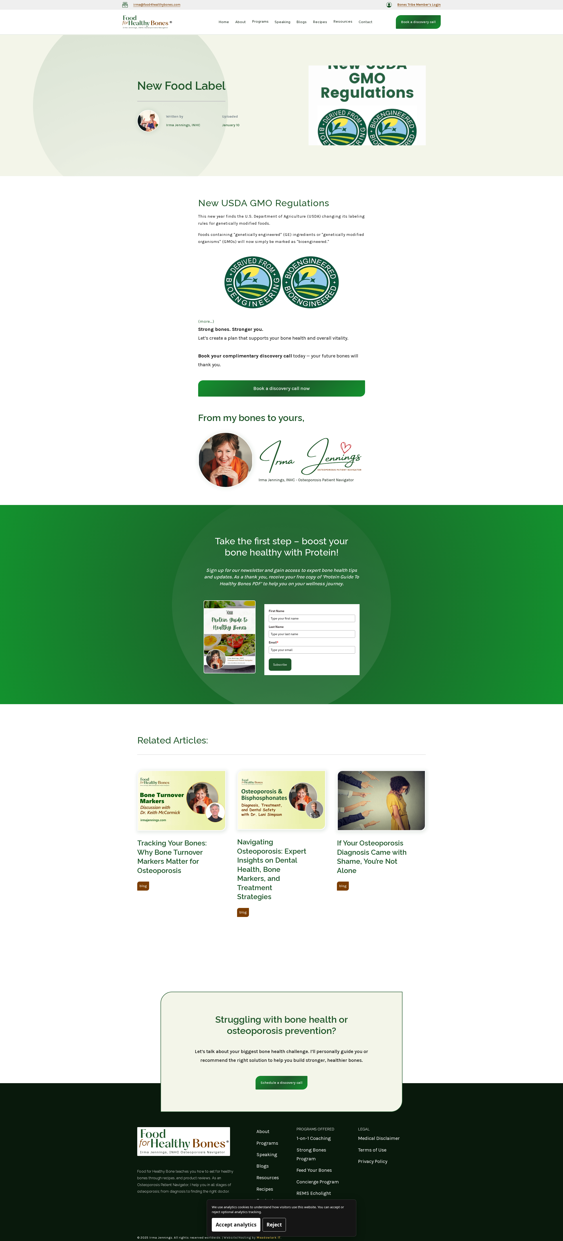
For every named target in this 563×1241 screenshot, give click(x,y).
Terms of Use (372, 1150)
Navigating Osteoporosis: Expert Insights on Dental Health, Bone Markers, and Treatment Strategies (271, 869)
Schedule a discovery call (281, 1083)
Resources (267, 1178)
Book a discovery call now (281, 388)
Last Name (276, 627)
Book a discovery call (418, 22)
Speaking (266, 1154)
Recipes (264, 1189)
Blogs (262, 1166)
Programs (267, 1143)
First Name (276, 611)
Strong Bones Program (311, 1154)
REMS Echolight (313, 1193)
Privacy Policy (372, 1161)
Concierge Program (317, 1182)
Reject (274, 1224)
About (262, 1131)
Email (273, 642)
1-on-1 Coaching (313, 1138)
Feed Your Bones (314, 1170)
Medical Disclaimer (379, 1138)
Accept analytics (236, 1224)
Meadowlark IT (269, 1237)
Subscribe (280, 665)
